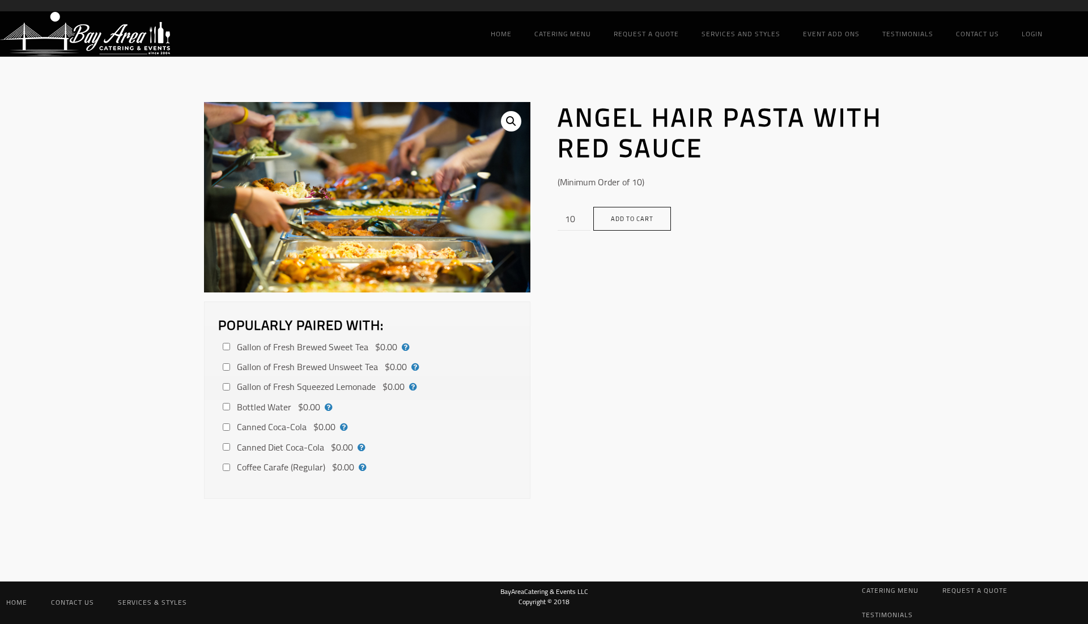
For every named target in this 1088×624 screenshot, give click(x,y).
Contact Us (977, 33)
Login (1032, 33)
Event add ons (831, 33)
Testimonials (907, 33)
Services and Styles (741, 33)
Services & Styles (152, 602)
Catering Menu (562, 33)
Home (501, 33)
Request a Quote (646, 33)
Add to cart (632, 218)
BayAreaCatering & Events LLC (544, 591)
